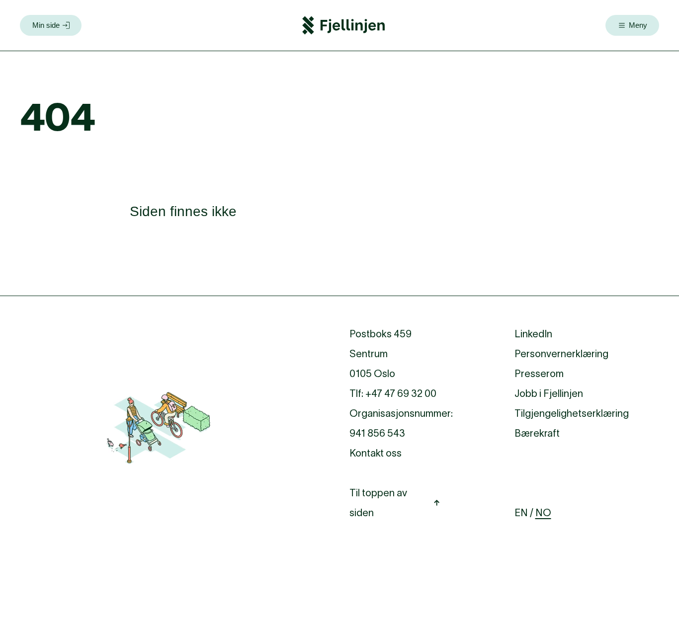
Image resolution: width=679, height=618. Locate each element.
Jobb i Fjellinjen (548, 393)
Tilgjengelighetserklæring (571, 413)
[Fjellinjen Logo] (343, 25)
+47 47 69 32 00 (400, 393)
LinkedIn (533, 333)
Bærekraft (537, 433)
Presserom (539, 373)
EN (521, 512)
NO (543, 512)
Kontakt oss (375, 453)
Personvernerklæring (561, 353)
